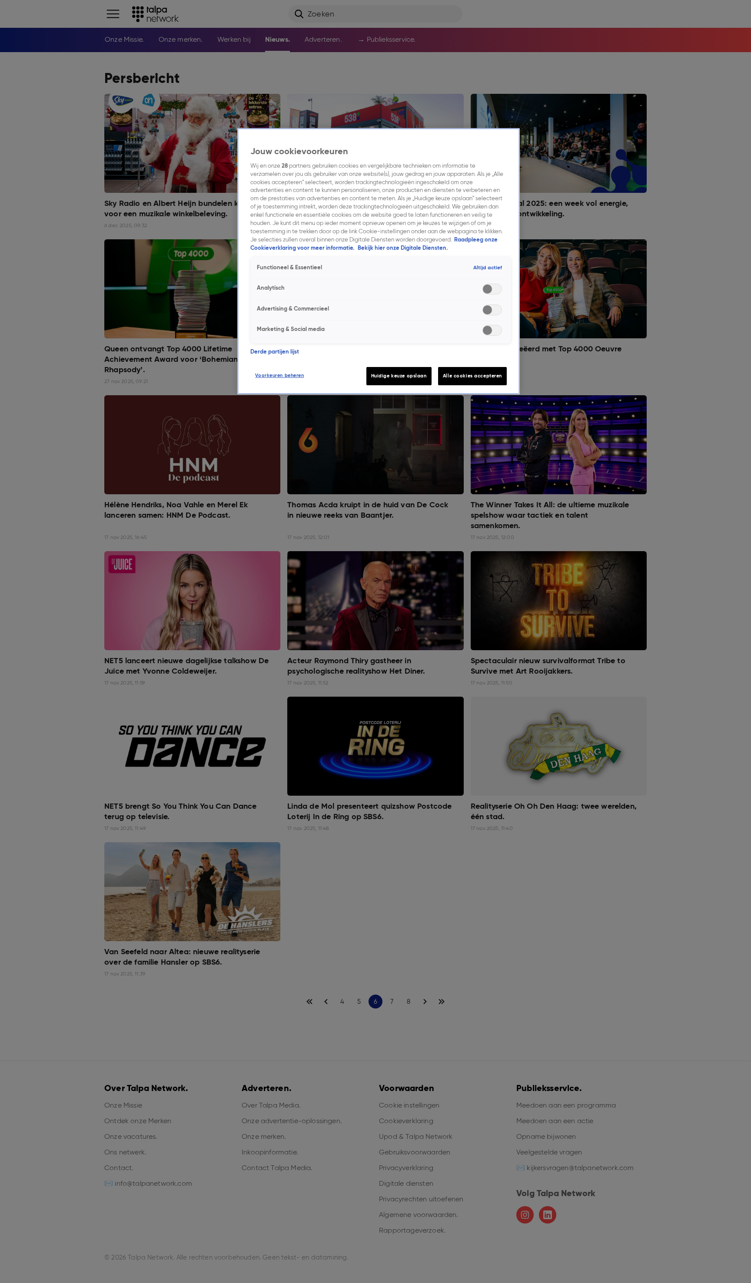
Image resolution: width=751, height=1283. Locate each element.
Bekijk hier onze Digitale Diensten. (403, 248)
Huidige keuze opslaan (399, 376)
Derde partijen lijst (274, 351)
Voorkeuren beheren (279, 375)
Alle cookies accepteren (472, 376)
